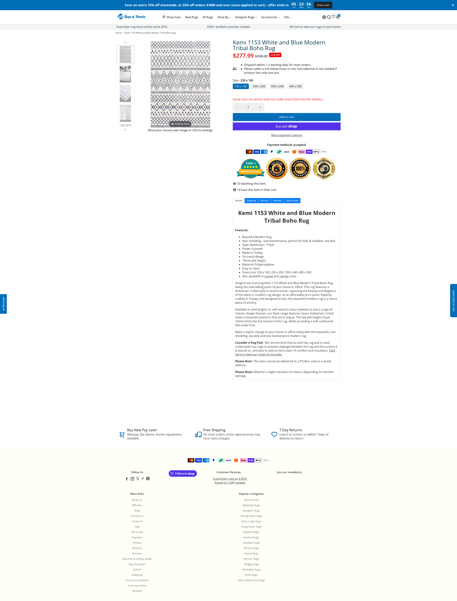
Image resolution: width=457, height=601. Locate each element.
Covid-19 (137, 521)
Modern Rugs (251, 532)
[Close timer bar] (453, 5)
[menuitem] (171, 17)
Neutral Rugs (251, 537)
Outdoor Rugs (251, 542)
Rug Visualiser (137, 564)
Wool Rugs (251, 575)
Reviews (137, 553)
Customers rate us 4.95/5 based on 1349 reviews (230, 481)
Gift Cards (137, 532)
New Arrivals (251, 500)
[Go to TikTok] (143, 479)
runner (284, 276)
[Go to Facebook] (127, 479)
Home (119, 32)
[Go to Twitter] (138, 479)
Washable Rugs (251, 569)
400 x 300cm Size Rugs (251, 580)
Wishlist (137, 591)
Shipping (137, 575)
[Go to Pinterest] (148, 479)
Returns (137, 548)
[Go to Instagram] (132, 479)
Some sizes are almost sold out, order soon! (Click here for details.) (278, 100)
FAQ (137, 526)
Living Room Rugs (251, 526)
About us (137, 500)
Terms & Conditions (137, 580)
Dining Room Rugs (251, 516)
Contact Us (137, 516)
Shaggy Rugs (251, 564)
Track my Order (137, 585)
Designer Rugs (251, 510)
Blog (137, 510)
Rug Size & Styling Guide (137, 558)
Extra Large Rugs (251, 521)
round (268, 276)
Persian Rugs (251, 548)
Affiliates (137, 505)
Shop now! (323, 5)
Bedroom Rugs (251, 505)
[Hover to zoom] (180, 84)
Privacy (137, 542)
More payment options (286, 135)
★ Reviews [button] (3, 304)
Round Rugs (251, 553)
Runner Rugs (251, 558)
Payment (137, 537)
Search (137, 569)
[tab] (239, 200)
